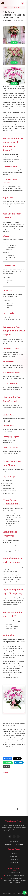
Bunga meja (6, 317)
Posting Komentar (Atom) (10, 809)
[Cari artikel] (22, 3)
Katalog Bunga (14, 859)
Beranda (14, 853)
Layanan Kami (14, 856)
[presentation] (5, 698)
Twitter (18, 758)
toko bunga (15, 154)
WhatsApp (8, 762)
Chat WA (14, 42)
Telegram (19, 762)
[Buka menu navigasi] (26, 3)
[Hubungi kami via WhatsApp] (25, 893)
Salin (7, 766)
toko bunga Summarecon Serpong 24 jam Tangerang (14, 100)
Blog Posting (14, 862)
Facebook (8, 758)
